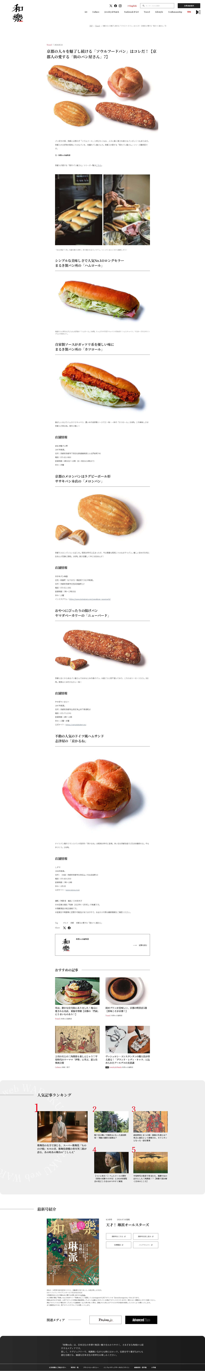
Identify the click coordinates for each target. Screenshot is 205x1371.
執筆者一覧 (75, 1367)
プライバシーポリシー (91, 1367)
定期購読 (117, 1245)
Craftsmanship (175, 12)
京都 (72, 923)
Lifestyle (159, 12)
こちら (98, 165)
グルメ (65, 923)
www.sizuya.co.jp (73, 890)
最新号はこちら (117, 1236)
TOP (91, 26)
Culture (95, 12)
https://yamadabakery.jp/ (76, 724)
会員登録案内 (189, 6)
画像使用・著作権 (140, 1367)
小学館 (153, 1367)
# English (132, 6)
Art (85, 12)
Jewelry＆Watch (112, 12)
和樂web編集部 (64, 155)
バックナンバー (144, 1245)
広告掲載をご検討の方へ (57, 1367)
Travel (147, 12)
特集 (189, 12)
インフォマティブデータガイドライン (116, 1367)
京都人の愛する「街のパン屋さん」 (89, 923)
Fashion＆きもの (131, 12)
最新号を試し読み (144, 1236)
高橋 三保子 (66, 1067)
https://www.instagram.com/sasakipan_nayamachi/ (90, 599)
